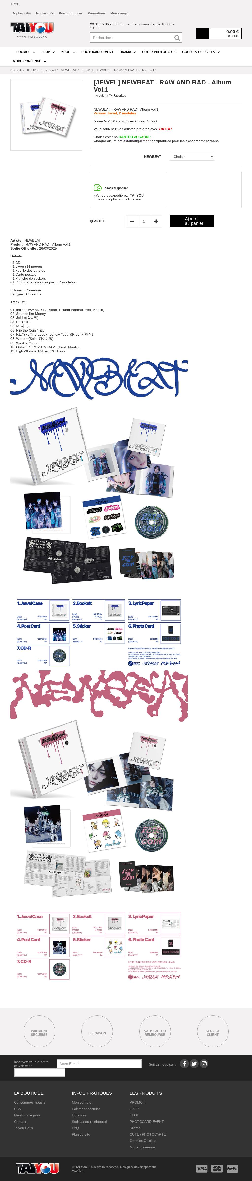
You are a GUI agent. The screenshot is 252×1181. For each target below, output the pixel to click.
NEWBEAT (153, 157)
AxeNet (77, 1170)
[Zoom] (46, 114)
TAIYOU (81, 1167)
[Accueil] (32, 30)
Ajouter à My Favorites (111, 95)
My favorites (22, 13)
